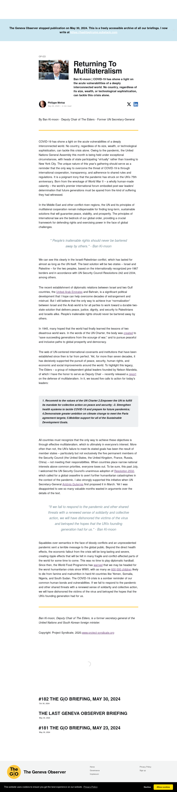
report (132, 374)
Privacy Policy (145, 766)
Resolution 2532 (124, 471)
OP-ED (42, 56)
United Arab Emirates (69, 292)
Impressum (94, 774)
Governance (95, 770)
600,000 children (121, 569)
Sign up (143, 770)
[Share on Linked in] (136, 104)
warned (98, 565)
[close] (173, 30)
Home (92, 766)
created (128, 333)
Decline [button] (147, 787)
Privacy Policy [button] (90, 787)
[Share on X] (129, 104)
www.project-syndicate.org (98, 632)
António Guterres (72, 484)
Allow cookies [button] (163, 787)
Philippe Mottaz (56, 102)
